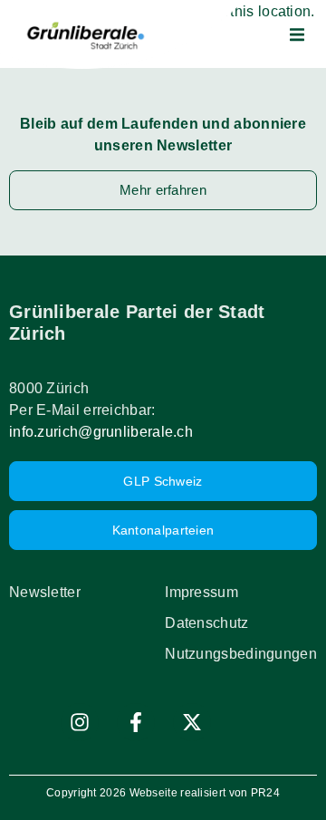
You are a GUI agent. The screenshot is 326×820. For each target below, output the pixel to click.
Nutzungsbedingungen (241, 653)
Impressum (201, 592)
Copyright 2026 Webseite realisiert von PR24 (163, 792)
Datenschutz (206, 623)
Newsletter (45, 592)
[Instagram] (80, 722)
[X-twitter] (192, 722)
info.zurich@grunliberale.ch (101, 431)
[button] (297, 34)
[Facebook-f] (136, 722)
